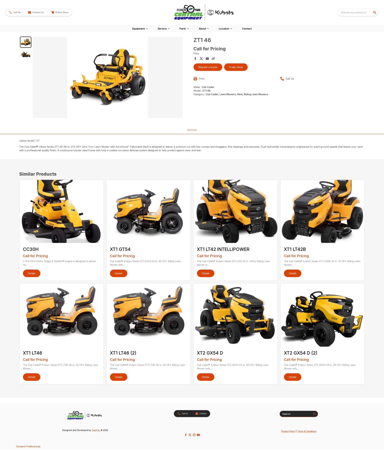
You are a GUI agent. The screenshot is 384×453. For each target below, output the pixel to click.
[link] (59, 12)
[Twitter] (189, 435)
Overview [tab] (192, 130)
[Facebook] (185, 435)
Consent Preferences (28, 446)
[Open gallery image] (108, 77)
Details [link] (31, 273)
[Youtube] (198, 435)
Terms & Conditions (306, 431)
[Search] (314, 413)
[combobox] (358, 12)
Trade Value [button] (236, 67)
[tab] (25, 42)
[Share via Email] (207, 58)
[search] (375, 12)
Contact (247, 28)
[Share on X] (201, 58)
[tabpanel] (111, 78)
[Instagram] (194, 435)
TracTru (95, 430)
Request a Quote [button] (207, 67)
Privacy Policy (288, 431)
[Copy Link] (213, 58)
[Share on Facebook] (195, 58)
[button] (15, 12)
